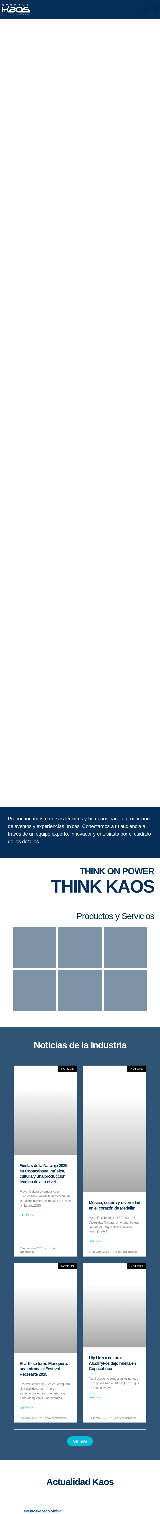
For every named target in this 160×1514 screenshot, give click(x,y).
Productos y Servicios (115, 916)
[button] (146, 9)
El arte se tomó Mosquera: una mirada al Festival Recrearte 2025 (44, 1369)
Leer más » (26, 1215)
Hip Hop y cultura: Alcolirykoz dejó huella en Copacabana (112, 1363)
